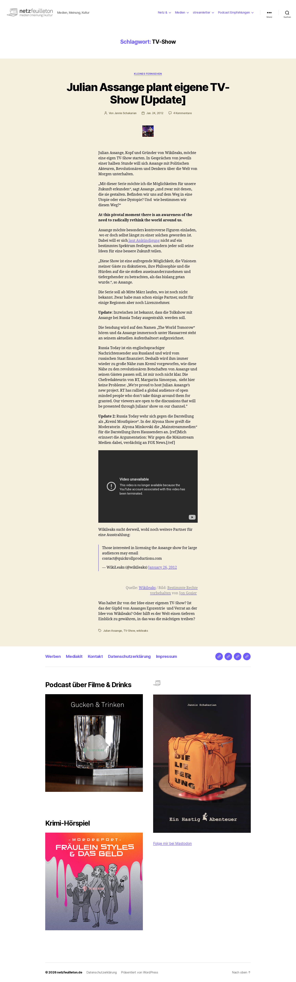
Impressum (166, 656)
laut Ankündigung (144, 240)
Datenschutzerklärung (129, 656)
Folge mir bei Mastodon (172, 843)
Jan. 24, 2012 (154, 113)
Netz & (162, 12)
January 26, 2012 (162, 567)
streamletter (201, 12)
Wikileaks (147, 588)
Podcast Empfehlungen (234, 12)
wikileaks (142, 630)
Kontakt (95, 656)
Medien (180, 12)
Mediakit (74, 656)
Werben (53, 656)
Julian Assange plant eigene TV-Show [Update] (148, 93)
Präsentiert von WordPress (139, 972)
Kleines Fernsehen (148, 73)
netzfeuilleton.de (69, 972)
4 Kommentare (182, 113)
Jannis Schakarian (125, 113)
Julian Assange (112, 630)
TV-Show (129, 630)
